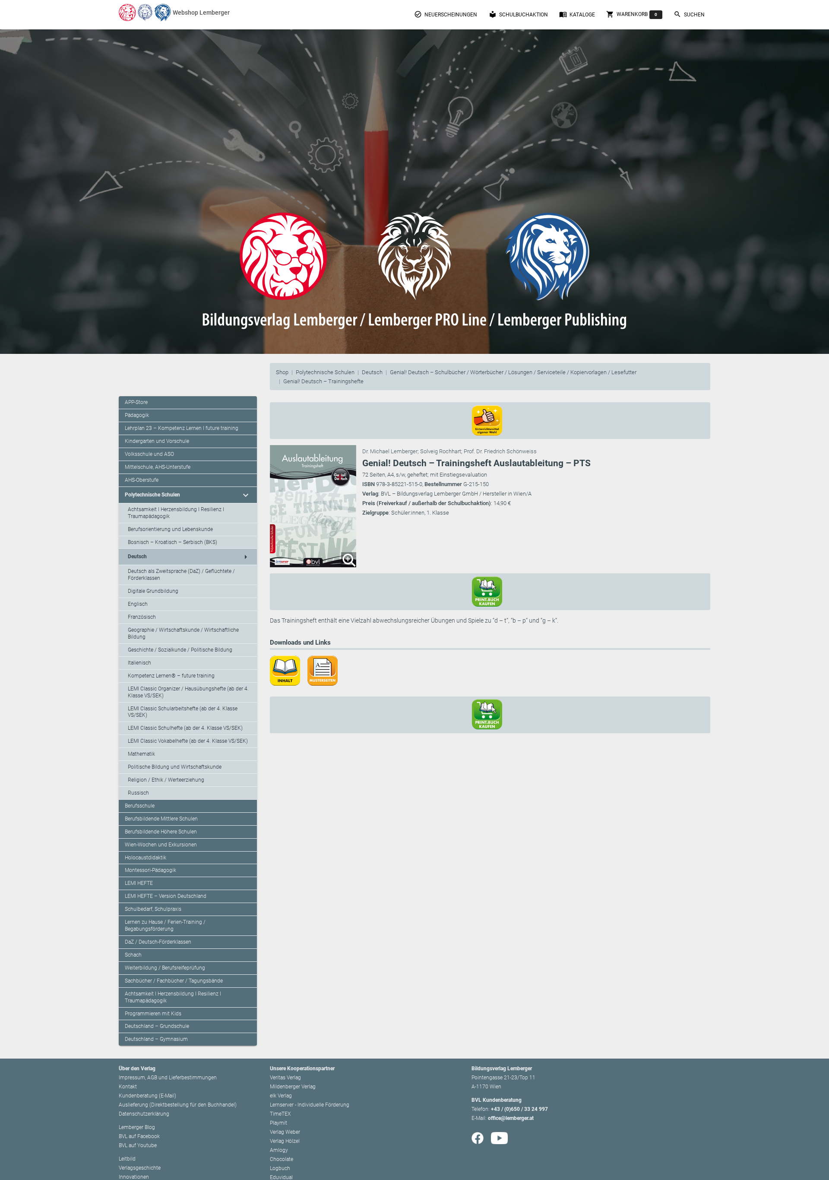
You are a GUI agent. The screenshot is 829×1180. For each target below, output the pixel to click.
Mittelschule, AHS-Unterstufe (157, 467)
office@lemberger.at (511, 1118)
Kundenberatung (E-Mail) (147, 1096)
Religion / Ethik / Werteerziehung (166, 780)
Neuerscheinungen (445, 14)
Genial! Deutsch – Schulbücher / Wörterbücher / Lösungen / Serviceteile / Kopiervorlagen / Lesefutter (513, 372)
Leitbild (127, 1159)
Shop (282, 372)
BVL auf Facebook (139, 1136)
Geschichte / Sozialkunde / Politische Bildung (180, 650)
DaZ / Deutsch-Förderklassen (158, 942)
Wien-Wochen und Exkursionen (161, 845)
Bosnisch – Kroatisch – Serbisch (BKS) (172, 542)
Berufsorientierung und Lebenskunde (170, 529)
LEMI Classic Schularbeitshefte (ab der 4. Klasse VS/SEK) (182, 712)
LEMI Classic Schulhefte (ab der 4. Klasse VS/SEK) (185, 728)
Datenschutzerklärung (144, 1114)
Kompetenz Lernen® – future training (171, 676)
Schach (133, 955)
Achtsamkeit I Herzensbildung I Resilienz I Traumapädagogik (176, 512)
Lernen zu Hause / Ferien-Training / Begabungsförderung (165, 925)
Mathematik (141, 754)
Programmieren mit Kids (153, 1014)
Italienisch (139, 663)
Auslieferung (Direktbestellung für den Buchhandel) (178, 1105)
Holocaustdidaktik (145, 858)
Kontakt (128, 1087)
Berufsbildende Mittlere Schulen (161, 819)
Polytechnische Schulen (325, 372)
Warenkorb (631, 14)
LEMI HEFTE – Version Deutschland (165, 896)
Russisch (138, 793)
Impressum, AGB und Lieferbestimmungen (168, 1078)
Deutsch (372, 372)
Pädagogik (137, 415)
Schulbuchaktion (518, 14)
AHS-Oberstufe (141, 480)
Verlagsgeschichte (140, 1168)
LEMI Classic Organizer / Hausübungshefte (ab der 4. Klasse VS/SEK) (188, 692)
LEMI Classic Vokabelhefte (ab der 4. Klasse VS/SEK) (188, 741)
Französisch (142, 617)
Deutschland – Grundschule (157, 1026)
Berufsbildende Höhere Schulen (161, 832)
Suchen (689, 14)
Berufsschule (140, 806)
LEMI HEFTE (139, 883)
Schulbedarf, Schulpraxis (153, 909)
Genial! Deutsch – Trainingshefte (323, 381)
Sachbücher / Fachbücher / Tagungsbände (174, 981)
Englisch (138, 604)
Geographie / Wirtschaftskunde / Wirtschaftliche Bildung (183, 633)
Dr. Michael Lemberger (390, 451)
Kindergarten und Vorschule (157, 441)
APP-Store (136, 402)
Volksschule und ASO (149, 454)
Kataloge (577, 14)
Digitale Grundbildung (153, 591)
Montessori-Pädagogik (150, 870)
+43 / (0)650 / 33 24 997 (519, 1109)
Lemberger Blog (137, 1127)
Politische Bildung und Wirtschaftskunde (174, 767)
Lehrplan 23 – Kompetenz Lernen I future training (181, 428)
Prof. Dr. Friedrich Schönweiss (500, 451)
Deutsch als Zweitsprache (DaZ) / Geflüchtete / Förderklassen (181, 574)
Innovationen (134, 1177)
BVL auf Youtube (138, 1145)
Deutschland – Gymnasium (156, 1039)
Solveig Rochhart (440, 451)
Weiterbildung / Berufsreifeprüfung (165, 968)
